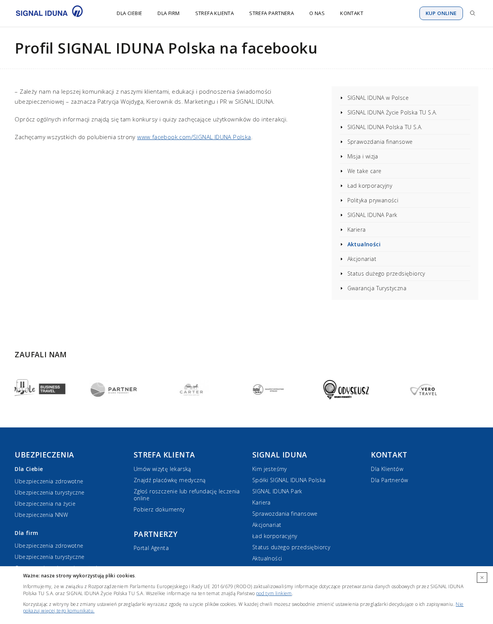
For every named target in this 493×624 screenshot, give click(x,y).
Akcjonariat (361, 258)
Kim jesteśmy (269, 469)
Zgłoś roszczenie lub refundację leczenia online (187, 495)
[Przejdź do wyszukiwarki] (472, 13)
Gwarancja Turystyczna (376, 288)
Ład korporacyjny (369, 185)
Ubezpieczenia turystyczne (49, 492)
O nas (317, 13)
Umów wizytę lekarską (162, 469)
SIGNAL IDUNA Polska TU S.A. (385, 127)
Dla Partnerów (389, 480)
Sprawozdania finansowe (380, 141)
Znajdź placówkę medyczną (170, 480)
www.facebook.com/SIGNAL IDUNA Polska (194, 137)
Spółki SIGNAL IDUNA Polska (288, 480)
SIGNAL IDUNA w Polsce (378, 97)
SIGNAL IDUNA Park (372, 215)
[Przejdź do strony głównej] (54, 13)
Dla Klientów (387, 469)
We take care (364, 171)
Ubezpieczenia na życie (45, 503)
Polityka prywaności (373, 200)
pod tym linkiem (274, 593)
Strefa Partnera (271, 13)
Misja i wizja (362, 156)
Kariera (356, 229)
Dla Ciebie (129, 13)
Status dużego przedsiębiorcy (386, 273)
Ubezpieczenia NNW (41, 514)
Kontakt (351, 13)
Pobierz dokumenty (159, 509)
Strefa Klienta (214, 13)
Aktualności (364, 244)
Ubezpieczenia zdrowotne (49, 481)
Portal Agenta (151, 548)
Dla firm (168, 13)
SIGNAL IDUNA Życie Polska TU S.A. (392, 112)
